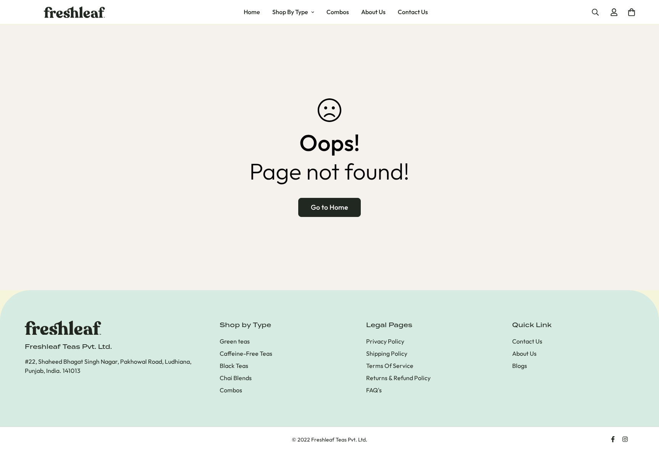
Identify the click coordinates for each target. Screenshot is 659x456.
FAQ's (374, 390)
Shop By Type (290, 12)
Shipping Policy (386, 353)
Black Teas (234, 365)
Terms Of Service (389, 365)
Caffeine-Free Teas (246, 353)
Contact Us (413, 12)
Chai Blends (236, 378)
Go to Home (329, 207)
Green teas (235, 341)
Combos (337, 12)
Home (252, 12)
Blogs (519, 365)
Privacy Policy (385, 341)
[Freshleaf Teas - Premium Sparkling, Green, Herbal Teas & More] (74, 12)
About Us (373, 12)
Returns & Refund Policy (398, 378)
